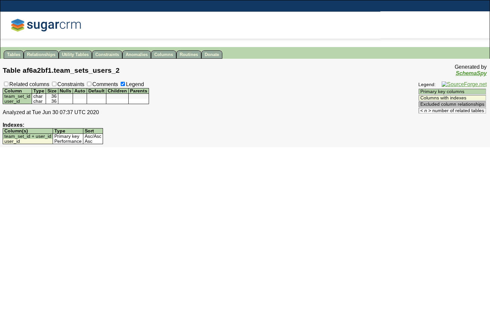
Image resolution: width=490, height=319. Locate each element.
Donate (212, 54)
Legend (135, 84)
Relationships (41, 54)
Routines (189, 54)
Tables (13, 54)
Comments (105, 84)
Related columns (29, 84)
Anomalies (137, 54)
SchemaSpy (471, 73)
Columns (163, 54)
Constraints (107, 54)
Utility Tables (75, 54)
